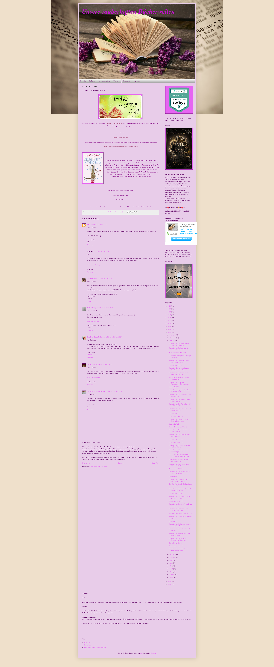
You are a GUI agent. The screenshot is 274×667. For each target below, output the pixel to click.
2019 (169, 326)
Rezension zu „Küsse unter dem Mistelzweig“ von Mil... (178, 451)
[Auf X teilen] (132, 212)
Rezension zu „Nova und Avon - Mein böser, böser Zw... (180, 431)
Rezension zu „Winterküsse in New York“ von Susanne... (179, 472)
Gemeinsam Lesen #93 (176, 442)
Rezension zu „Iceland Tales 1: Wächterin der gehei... (178, 550)
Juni (171, 563)
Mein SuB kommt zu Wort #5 (178, 427)
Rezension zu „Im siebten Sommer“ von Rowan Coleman (180, 490)
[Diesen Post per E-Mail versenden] (128, 212)
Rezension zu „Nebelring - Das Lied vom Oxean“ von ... (180, 361)
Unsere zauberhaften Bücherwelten (128, 11)
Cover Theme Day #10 (176, 439)
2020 (169, 324)
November (173, 338)
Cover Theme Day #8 (175, 543)
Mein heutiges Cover (93, 321)
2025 (169, 309)
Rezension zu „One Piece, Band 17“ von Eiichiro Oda (180, 410)
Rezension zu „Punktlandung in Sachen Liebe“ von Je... (178, 349)
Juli (171, 560)
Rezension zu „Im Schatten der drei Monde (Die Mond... (180, 525)
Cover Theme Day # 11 (176, 413)
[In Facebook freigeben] (134, 212)
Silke (88, 224)
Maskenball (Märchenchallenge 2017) (180, 513)
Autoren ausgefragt (104, 81)
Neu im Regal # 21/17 (175, 365)
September (173, 554)
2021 (169, 321)
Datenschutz (126, 81)
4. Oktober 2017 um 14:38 (104, 278)
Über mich (116, 81)
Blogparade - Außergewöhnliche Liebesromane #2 (179, 460)
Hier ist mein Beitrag (93, 265)
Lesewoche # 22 (174, 424)
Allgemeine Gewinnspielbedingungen (95, 647)
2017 (169, 332)
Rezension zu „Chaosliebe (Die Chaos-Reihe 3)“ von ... (178, 480)
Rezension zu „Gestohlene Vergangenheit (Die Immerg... (179, 383)
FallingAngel (91, 364)
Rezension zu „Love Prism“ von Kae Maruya (180, 530)
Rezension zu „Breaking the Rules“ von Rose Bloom (179, 446)
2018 (169, 329)
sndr (141, 653)
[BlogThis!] (130, 212)
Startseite (83, 81)
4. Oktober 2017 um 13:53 (101, 251)
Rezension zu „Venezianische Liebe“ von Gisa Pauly (180, 534)
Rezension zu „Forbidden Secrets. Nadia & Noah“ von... (179, 420)
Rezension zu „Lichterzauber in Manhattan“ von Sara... (178, 374)
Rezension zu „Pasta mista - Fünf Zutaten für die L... (179, 465)
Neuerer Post (86, 463)
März (171, 572)
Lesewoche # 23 (174, 387)
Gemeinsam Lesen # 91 (176, 546)
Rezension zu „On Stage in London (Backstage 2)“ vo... (179, 497)
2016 (169, 581)
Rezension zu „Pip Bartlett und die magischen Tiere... (179, 391)
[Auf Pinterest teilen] (136, 212)
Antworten (90, 245)
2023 (169, 315)
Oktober (172, 341)
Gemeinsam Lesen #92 (176, 501)
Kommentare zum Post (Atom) (98, 467)
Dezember (173, 335)
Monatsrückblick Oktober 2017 (178, 353)
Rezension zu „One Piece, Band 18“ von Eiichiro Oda (180, 405)
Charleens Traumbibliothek (96, 337)
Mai (171, 566)
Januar (172, 578)
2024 (169, 312)
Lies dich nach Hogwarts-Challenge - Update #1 (180, 356)
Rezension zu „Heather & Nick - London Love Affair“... (179, 510)
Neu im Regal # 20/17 (175, 469)
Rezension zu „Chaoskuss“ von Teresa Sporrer (180, 517)
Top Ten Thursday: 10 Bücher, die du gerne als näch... (180, 485)
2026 (169, 306)
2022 (169, 318)
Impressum (137, 81)
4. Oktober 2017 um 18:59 (104, 364)
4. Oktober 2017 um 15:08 (105, 308)
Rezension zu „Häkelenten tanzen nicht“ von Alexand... (179, 344)
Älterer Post (154, 463)
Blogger (153, 653)
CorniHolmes (91, 278)
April (171, 569)
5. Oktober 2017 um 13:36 (114, 391)
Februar (172, 575)
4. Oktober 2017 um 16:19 (114, 337)
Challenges (92, 81)
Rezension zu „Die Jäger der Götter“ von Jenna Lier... (180, 435)
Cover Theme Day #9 (175, 493)
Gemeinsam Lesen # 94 (176, 416)
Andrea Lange (91, 308)
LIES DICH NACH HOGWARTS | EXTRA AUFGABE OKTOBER (180, 455)
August (172, 557)
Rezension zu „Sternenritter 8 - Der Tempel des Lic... (180, 400)
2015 (169, 584)
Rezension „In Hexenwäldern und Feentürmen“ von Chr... (179, 369)
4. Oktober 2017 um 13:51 (99, 224)
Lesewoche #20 (173, 521)
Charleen (89, 355)
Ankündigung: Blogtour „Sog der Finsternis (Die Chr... (179, 378)
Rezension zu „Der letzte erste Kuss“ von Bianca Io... (180, 395)
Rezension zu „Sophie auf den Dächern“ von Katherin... (178, 539)
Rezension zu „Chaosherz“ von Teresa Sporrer (180, 505)
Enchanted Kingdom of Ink (96, 391)
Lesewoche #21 (173, 476)
